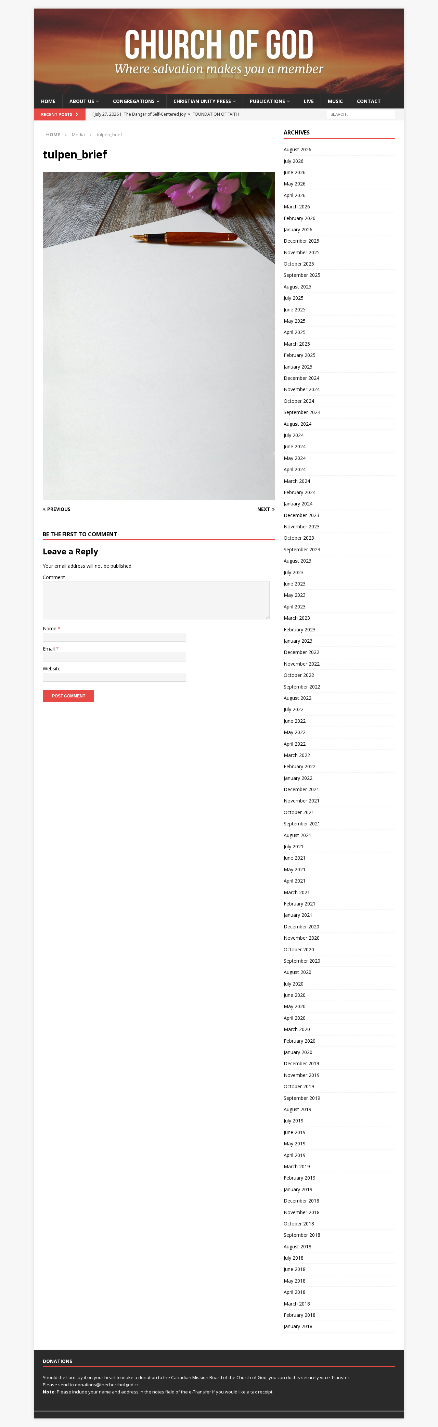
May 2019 (295, 1143)
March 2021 (297, 892)
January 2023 (298, 641)
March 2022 (297, 755)
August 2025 (297, 286)
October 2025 (299, 263)
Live (309, 101)
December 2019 (301, 1063)
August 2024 (297, 424)
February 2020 (299, 1041)
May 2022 (295, 732)
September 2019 (302, 1098)
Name (50, 628)
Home (48, 101)
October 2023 (299, 538)
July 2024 (294, 435)
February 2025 (299, 355)
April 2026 (295, 195)
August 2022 (297, 698)
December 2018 (301, 1200)
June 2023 (295, 583)
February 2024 (299, 492)
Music (335, 101)
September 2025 (302, 275)
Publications (267, 101)
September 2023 (302, 549)
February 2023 (299, 629)
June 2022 (295, 721)
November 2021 (302, 800)
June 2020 (295, 995)
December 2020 (301, 926)
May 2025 (295, 321)
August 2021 (297, 835)
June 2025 (295, 309)
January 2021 (298, 915)
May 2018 (295, 1280)
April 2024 (295, 469)
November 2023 (302, 526)
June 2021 (295, 857)
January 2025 (298, 366)
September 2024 (302, 412)
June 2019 (295, 1132)
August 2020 (297, 972)
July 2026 (294, 161)
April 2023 (295, 606)
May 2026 (295, 183)
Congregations (134, 101)
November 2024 (302, 389)
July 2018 (294, 1258)
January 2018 (298, 1326)
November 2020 (302, 938)
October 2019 (299, 1086)
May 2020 (295, 1006)
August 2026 (297, 149)
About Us (81, 101)
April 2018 (295, 1292)
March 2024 (297, 481)
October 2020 (299, 949)
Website (52, 668)
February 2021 (299, 903)
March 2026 (297, 206)
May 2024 (295, 458)
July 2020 (294, 983)
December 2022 (301, 652)
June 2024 (295, 446)
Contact (369, 101)
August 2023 (297, 560)
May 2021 (295, 869)
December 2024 (301, 378)
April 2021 (295, 880)
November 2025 (302, 252)
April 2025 (295, 332)
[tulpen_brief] (159, 495)
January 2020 (298, 1052)
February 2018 (299, 1315)
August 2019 (297, 1109)
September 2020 (302, 960)
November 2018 (302, 1212)
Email (49, 648)
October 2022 (299, 675)
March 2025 (297, 343)
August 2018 (297, 1246)
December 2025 (301, 240)
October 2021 (299, 812)
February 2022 (299, 766)
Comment (54, 577)
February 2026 (299, 218)
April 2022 (295, 744)
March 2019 (297, 1166)
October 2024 (299, 401)
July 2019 (294, 1120)
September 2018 (302, 1235)
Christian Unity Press (202, 101)
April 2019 (295, 1155)
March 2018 (297, 1303)
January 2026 (298, 229)
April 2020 (295, 1018)
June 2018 (295, 1269)
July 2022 (294, 709)
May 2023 (295, 595)
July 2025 (294, 298)
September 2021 (302, 823)
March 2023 (297, 618)
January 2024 (298, 503)
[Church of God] (219, 90)
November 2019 (302, 1075)
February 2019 (299, 1177)
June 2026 (295, 172)
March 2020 (297, 1029)
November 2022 (302, 663)
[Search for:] (361, 114)
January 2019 (298, 1189)
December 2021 (301, 789)
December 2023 (301, 515)
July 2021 (294, 846)
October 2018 (299, 1223)
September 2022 (302, 686)
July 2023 (294, 572)
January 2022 (298, 778)
